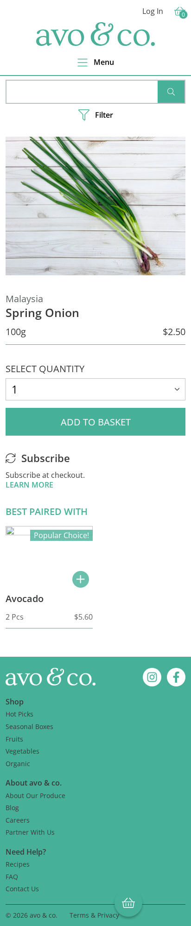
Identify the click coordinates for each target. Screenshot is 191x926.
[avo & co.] (95, 34)
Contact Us (22, 888)
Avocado (25, 598)
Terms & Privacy (94, 915)
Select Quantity (45, 368)
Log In (152, 11)
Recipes (18, 864)
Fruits (14, 739)
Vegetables (22, 751)
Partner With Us (30, 832)
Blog (12, 807)
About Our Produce (35, 795)
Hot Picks (19, 714)
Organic (18, 763)
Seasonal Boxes (29, 726)
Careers (18, 820)
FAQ (12, 876)
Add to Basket (96, 422)
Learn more (29, 485)
